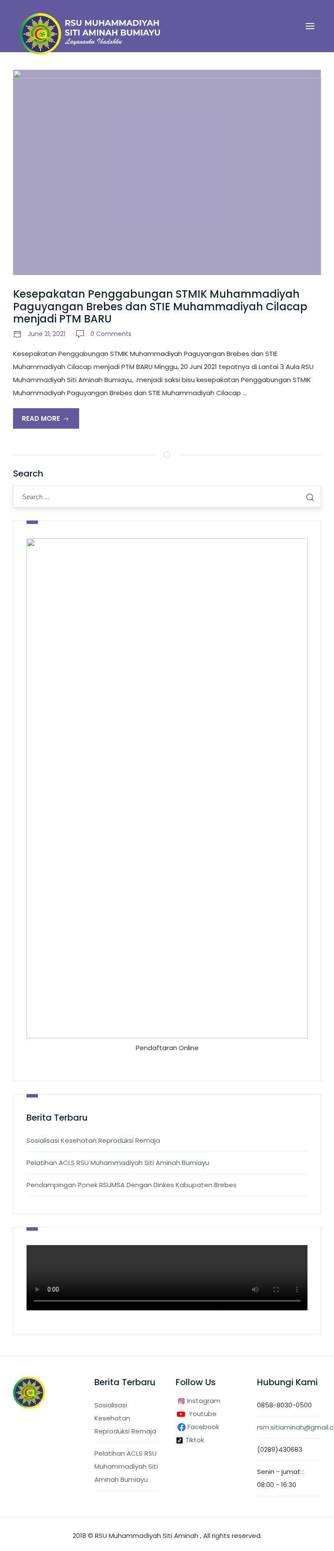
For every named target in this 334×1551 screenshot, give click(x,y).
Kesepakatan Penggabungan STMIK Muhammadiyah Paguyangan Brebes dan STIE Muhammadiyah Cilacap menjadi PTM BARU (160, 306)
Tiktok (194, 1439)
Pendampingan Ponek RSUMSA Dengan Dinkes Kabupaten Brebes (132, 1184)
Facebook (204, 1426)
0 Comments (110, 333)
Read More (42, 418)
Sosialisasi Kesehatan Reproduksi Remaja (93, 1140)
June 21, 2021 (46, 333)
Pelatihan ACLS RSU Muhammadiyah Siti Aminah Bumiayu (118, 1162)
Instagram (202, 1400)
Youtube (203, 1413)
